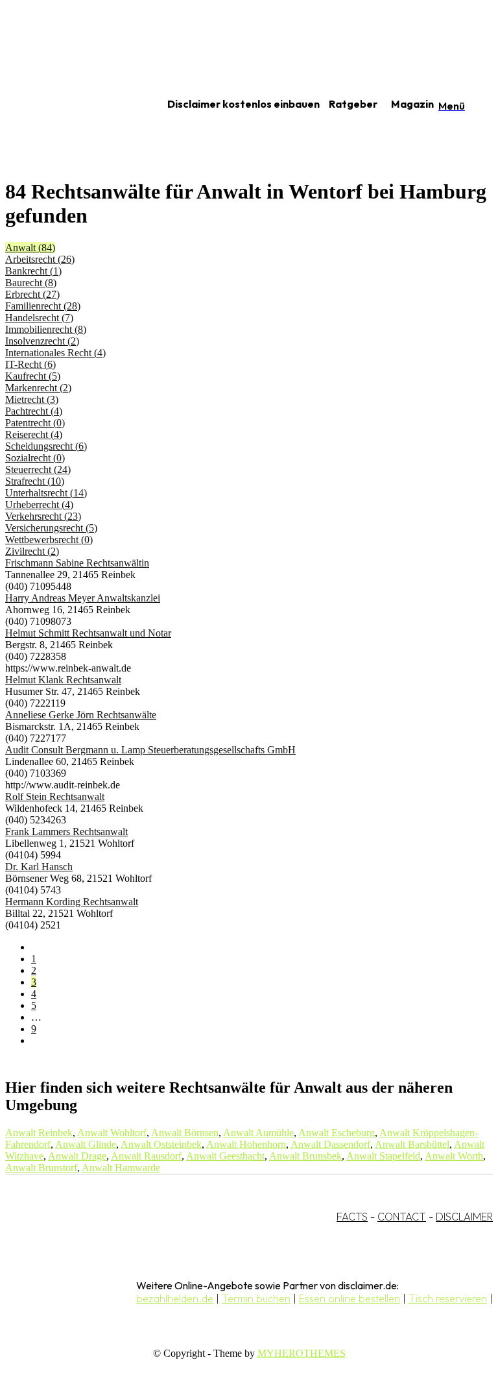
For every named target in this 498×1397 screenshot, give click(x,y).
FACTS (352, 1216)
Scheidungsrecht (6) (46, 446)
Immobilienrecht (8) (45, 329)
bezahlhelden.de (174, 1298)
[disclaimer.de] (70, 104)
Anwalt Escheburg (336, 1132)
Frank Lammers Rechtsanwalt (66, 831)
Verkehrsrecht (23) (43, 516)
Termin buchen (256, 1298)
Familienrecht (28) (42, 305)
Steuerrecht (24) (38, 469)
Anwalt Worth (454, 1155)
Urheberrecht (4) (39, 504)
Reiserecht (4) (33, 434)
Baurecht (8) (30, 282)
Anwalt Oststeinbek (161, 1144)
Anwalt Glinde (85, 1144)
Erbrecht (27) (32, 294)
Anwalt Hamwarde (121, 1167)
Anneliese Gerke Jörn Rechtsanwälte (80, 714)
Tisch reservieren (448, 1298)
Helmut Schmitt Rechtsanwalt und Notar (88, 632)
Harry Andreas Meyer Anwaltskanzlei (82, 597)
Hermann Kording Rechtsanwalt (71, 901)
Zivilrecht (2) (32, 551)
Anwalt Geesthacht (225, 1155)
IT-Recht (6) (30, 364)
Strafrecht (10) (34, 481)
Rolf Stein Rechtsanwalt (54, 796)
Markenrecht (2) (38, 387)
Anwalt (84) (30, 247)
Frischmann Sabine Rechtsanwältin (77, 562)
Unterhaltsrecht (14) (46, 492)
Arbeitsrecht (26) (40, 259)
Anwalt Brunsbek (305, 1155)
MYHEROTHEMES (301, 1353)
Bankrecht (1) (33, 270)
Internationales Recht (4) (55, 352)
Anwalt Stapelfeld (383, 1155)
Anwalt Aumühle (258, 1132)
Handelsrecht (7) (39, 317)
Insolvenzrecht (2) (42, 340)
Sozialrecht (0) (35, 457)
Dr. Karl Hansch (39, 866)
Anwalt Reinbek (39, 1132)
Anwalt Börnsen (185, 1132)
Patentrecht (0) (35, 422)
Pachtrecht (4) (33, 411)
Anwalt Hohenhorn (246, 1144)
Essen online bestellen (349, 1298)
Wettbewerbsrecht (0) (49, 539)
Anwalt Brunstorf (41, 1167)
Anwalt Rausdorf (146, 1155)
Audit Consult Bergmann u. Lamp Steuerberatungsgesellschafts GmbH (150, 749)
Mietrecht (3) (31, 399)
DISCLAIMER (464, 1216)
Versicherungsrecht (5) (51, 527)
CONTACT (401, 1216)
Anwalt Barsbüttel (412, 1144)
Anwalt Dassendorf (330, 1144)
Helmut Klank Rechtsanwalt (63, 679)
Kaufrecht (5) (32, 376)
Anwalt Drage (77, 1155)
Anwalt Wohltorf (112, 1132)
